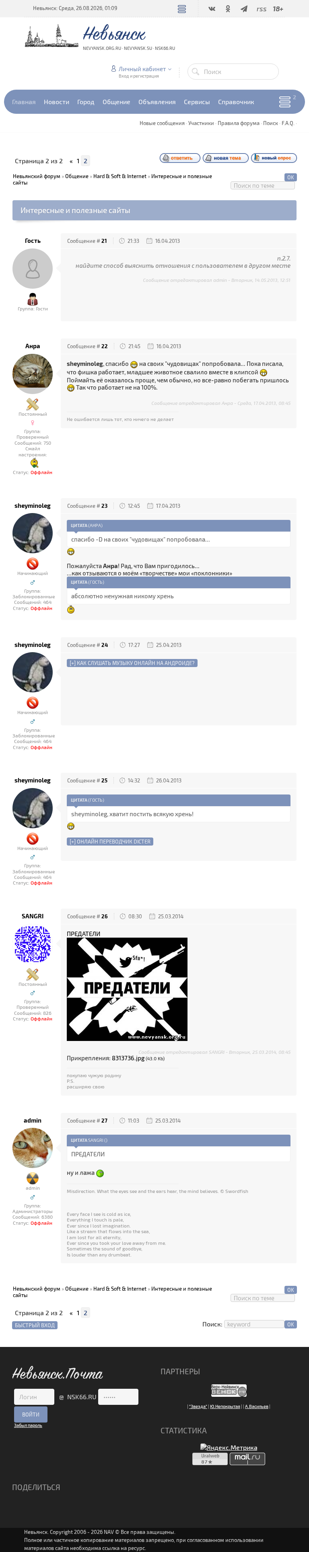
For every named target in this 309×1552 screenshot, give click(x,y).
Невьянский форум (36, 176)
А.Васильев (256, 1406)
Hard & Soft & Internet (119, 176)
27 (104, 1120)
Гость (33, 240)
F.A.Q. (288, 123)
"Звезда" (198, 1406)
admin (32, 1120)
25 (104, 780)
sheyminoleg (32, 505)
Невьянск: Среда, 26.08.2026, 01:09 (75, 8)
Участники (201, 123)
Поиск (270, 123)
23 (104, 506)
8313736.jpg (128, 1057)
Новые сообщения (162, 123)
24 (104, 645)
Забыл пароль (28, 1425)
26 (104, 916)
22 (104, 346)
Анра (32, 346)
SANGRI (32, 916)
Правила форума (239, 123)
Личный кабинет (142, 68)
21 (104, 241)
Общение (77, 176)
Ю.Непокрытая (225, 1406)
